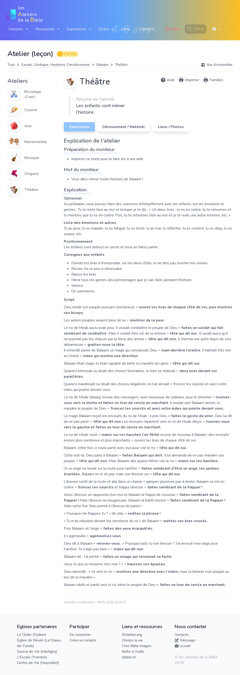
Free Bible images (136, 646)
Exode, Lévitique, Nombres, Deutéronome (55, 64)
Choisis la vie (132, 640)
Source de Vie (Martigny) (37, 651)
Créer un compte (82, 640)
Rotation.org (132, 634)
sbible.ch (129, 657)
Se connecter (80, 634)
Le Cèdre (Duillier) (31, 634)
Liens (125, 29)
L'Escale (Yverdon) (32, 657)
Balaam (102, 64)
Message (187, 640)
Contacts (147, 29)
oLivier (185, 646)
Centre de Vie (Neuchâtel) (38, 662)
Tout (11, 64)
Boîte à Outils (133, 651)
